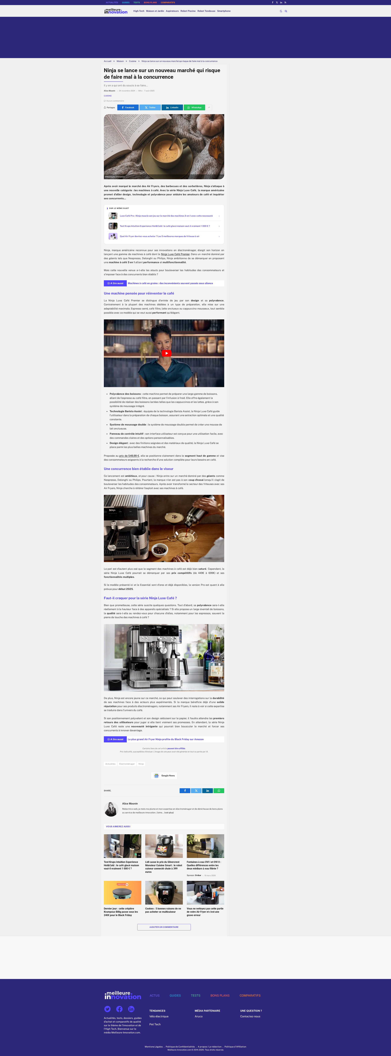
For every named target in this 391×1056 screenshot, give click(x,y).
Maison (120, 61)
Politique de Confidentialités (180, 1046)
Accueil (107, 61)
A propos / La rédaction (209, 1046)
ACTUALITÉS (112, 2)
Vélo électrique (158, 1016)
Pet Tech (155, 1024)
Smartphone (224, 11)
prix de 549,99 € (129, 455)
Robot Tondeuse (206, 11)
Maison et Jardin (155, 11)
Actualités (110, 764)
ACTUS (155, 995)
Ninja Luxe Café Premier (175, 254)
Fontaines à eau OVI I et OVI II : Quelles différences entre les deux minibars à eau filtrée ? (204, 865)
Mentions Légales (154, 1046)
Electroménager (127, 764)
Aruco (199, 1016)
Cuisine (132, 61)
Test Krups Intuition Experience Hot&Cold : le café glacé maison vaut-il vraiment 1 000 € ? (121, 865)
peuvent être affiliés (176, 748)
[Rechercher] (285, 10)
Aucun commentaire (115, 101)
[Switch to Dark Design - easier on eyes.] (281, 11)
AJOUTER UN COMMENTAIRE (164, 927)
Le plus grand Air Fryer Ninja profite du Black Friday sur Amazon (166, 739)
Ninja (141, 764)
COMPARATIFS (168, 2)
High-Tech (138, 11)
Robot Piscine (188, 11)
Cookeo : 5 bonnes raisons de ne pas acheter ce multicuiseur (163, 910)
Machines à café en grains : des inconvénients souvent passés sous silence (170, 283)
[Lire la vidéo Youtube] (166, 353)
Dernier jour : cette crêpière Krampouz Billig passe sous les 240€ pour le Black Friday (121, 912)
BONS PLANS (150, 2)
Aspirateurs (172, 11)
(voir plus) (169, 812)
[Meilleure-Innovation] (116, 11)
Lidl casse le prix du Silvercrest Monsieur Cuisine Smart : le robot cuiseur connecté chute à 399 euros (163, 867)
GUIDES (126, 2)
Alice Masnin (130, 803)
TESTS (136, 2)
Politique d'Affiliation (235, 1046)
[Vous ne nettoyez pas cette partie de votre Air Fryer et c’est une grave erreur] (205, 892)
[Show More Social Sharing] (209, 107)
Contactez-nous (250, 1016)
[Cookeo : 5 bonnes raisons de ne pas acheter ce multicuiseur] (164, 892)
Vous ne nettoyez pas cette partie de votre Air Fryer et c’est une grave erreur (205, 912)
